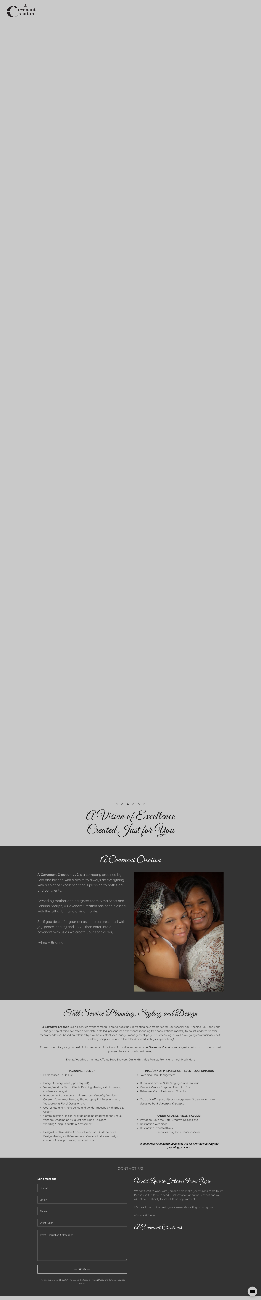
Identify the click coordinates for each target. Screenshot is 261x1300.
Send (82, 1269)
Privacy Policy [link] (97, 1280)
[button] (117, 804)
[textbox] (82, 1188)
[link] (21, 9)
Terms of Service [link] (117, 1280)
